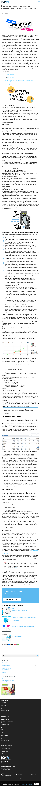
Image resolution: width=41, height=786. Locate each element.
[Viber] (16, 644)
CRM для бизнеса (4, 756)
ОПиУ (2, 730)
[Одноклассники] (10, 644)
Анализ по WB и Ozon (5, 746)
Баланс (2, 732)
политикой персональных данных (27, 784)
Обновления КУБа (5, 669)
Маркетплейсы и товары (16, 13)
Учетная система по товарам (6, 745)
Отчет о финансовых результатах (8, 680)
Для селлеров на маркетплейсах (7, 721)
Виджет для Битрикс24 (5, 717)
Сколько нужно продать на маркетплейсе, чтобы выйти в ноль (19, 80)
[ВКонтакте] (9, 644)
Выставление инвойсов (5, 748)
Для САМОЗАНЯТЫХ (5, 724)
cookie (12, 782)
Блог (2, 708)
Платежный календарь (5, 734)
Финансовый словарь (6, 681)
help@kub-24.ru (4, 763)
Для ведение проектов (5, 722)
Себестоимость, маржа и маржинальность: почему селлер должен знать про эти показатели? (20, 552)
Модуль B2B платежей (5, 753)
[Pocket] (15, 644)
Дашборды (3, 727)
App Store (20, 774)
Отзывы (2, 704)
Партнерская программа (6, 769)
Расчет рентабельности (5, 737)
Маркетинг (4, 666)
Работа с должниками (5, 749)
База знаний (3, 707)
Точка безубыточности (5, 735)
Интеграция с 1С (4, 714)
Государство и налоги (6, 665)
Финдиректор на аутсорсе (20, 778)
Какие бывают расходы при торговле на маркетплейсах (18, 79)
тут (16, 567)
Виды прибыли (10, 77)
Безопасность (3, 705)
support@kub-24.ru (5, 768)
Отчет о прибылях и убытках (11, 81)
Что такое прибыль (9, 74)
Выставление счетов (5, 742)
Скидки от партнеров (5, 710)
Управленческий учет (5, 743)
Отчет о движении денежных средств (8, 678)
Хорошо (36, 783)
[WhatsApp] (18, 644)
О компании (3, 702)
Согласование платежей (5, 738)
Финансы (4, 672)
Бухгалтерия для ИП (5, 754)
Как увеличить (8, 84)
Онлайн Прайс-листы (5, 751)
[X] (12, 644)
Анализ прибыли (8, 83)
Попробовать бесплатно (12, 599)
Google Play (33, 774)
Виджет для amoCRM (5, 716)
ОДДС (2, 729)
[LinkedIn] (13, 644)
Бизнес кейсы (4, 662)
